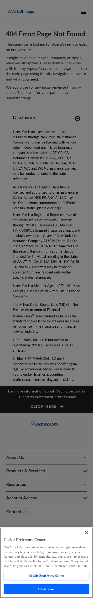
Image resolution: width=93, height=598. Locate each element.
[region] (46, 562)
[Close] (86, 532)
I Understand (47, 589)
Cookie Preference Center (46, 575)
